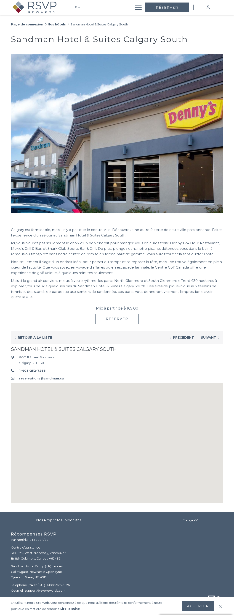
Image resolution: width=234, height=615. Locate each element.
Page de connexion (27, 24)
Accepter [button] (198, 606)
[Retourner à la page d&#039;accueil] (39, 7)
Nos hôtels (57, 24)
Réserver (167, 7)
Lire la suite (70, 608)
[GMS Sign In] (208, 7)
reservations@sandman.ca (41, 378)
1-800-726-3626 (58, 585)
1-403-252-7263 (32, 370)
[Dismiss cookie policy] (220, 606)
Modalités (72, 520)
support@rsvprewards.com (45, 590)
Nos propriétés (49, 520)
